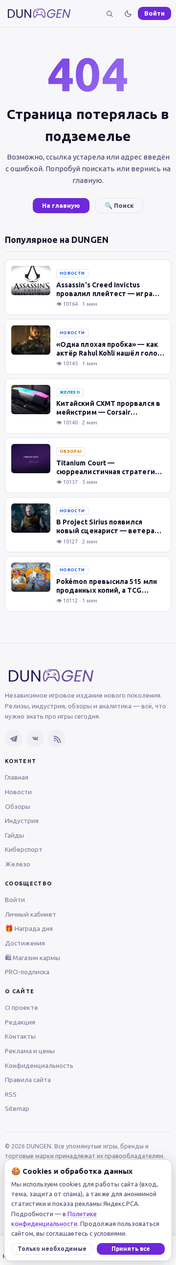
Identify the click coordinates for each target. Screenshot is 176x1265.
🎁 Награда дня (29, 928)
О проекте (21, 1007)
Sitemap (17, 1108)
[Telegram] (13, 738)
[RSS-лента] (57, 738)
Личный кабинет (30, 914)
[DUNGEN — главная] (39, 13)
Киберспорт (24, 849)
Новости (18, 792)
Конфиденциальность (39, 1065)
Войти (154, 13)
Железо (17, 864)
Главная (16, 777)
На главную (61, 205)
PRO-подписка (27, 972)
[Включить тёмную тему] (128, 13)
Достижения (25, 943)
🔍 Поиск (119, 205)
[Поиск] (109, 13)
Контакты (20, 1036)
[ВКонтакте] (35, 738)
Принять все (130, 1248)
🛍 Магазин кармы (32, 958)
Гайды (14, 835)
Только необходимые (52, 1248)
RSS (11, 1094)
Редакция (20, 1022)
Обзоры (17, 806)
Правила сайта (28, 1080)
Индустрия (22, 820)
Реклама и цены (30, 1051)
